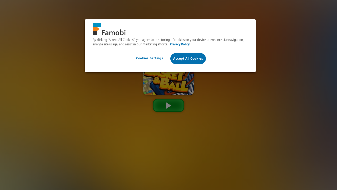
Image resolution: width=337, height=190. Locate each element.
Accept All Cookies (188, 58)
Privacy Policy (180, 44)
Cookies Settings (149, 58)
